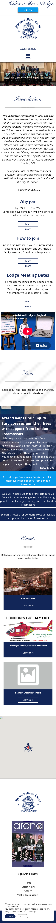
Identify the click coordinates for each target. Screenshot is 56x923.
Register (32, 48)
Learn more (28, 224)
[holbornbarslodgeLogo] (28, 30)
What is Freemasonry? (28, 894)
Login (23, 48)
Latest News (28, 886)
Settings (22, 916)
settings (32, 911)
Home (28, 882)
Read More (47, 467)
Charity (28, 890)
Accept (10, 916)
